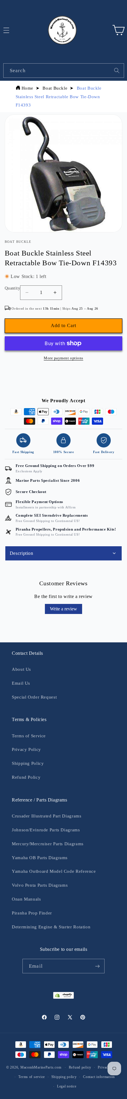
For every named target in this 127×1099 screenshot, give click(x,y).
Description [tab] (21, 553)
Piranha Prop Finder (32, 913)
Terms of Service (29, 735)
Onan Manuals (26, 899)
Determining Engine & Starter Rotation (51, 927)
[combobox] (64, 70)
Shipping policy (64, 1077)
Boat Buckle (55, 88)
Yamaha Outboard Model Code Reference (54, 871)
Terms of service (31, 1077)
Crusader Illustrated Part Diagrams (46, 816)
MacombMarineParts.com (40, 1067)
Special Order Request (34, 697)
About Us (21, 669)
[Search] (116, 70)
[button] (118, 30)
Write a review (63, 608)
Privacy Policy (26, 749)
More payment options (63, 358)
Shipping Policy (28, 763)
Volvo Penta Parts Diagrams (40, 885)
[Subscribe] (97, 966)
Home (28, 88)
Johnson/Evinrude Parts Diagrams (46, 830)
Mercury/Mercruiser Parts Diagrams (48, 843)
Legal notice (66, 1086)
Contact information (99, 1077)
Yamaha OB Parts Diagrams (40, 857)
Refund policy (80, 1067)
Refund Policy (26, 777)
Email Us (21, 683)
